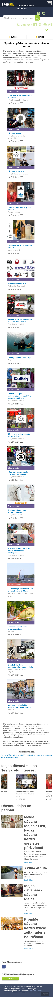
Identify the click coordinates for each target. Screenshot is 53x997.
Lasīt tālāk (28, 862)
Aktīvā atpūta (35, 868)
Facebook (6, 967)
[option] (26, 787)
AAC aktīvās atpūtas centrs (18, 593)
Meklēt (37, 18)
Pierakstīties (10, 979)
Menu (49, 3)
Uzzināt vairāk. (36, 991)
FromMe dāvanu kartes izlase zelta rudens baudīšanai (35, 928)
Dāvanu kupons (14, 585)
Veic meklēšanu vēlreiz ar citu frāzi (13, 755)
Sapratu (45, 994)
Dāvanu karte (13, 91)
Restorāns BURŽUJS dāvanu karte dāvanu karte (25, 794)
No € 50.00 (20, 799)
